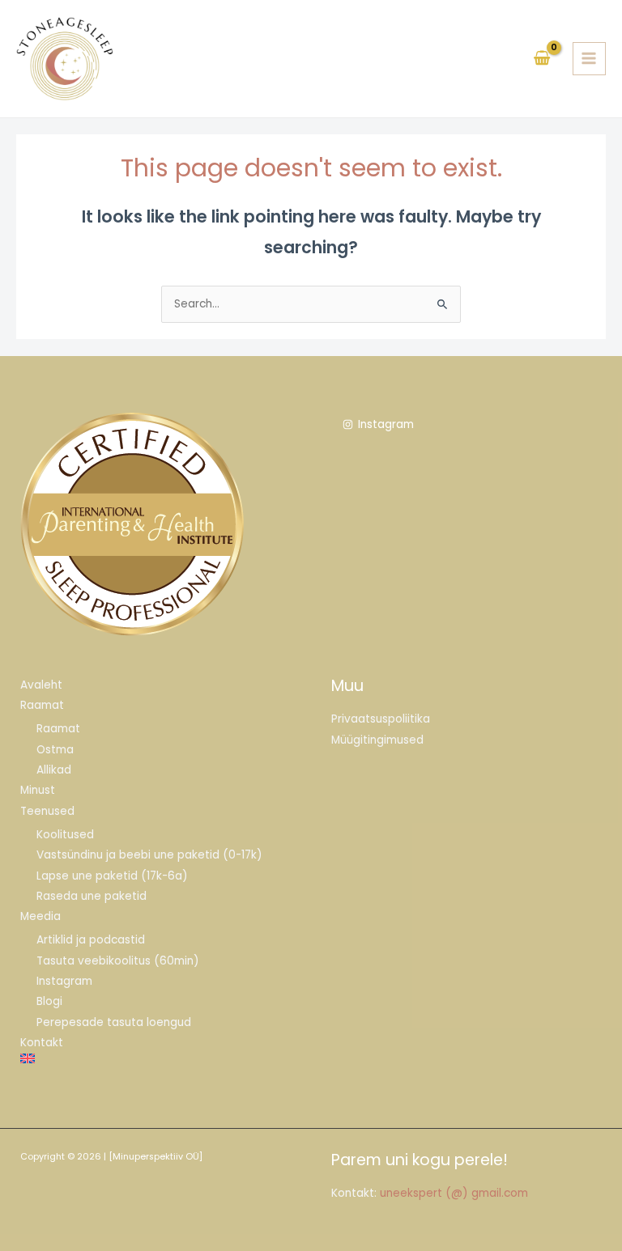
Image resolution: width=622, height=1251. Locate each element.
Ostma (55, 749)
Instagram (64, 981)
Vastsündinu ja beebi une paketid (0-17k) (149, 855)
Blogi (49, 1001)
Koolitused (65, 834)
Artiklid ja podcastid (90, 940)
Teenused (47, 811)
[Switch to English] (155, 1058)
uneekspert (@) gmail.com (454, 1193)
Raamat (42, 705)
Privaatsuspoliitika (380, 719)
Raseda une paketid (91, 896)
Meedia (40, 916)
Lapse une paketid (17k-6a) (112, 876)
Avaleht (41, 685)
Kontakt (41, 1042)
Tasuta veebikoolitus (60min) (117, 961)
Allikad (53, 770)
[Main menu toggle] (589, 58)
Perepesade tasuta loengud (113, 1022)
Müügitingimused (377, 740)
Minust (37, 790)
